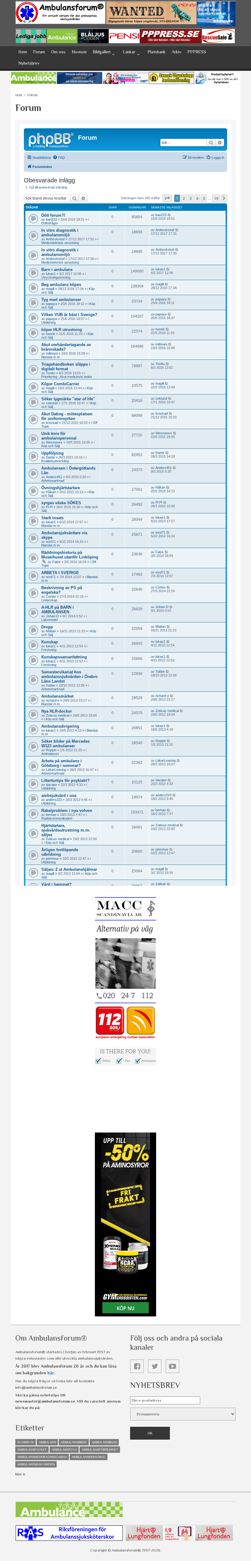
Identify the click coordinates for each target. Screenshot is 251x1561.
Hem (22, 51)
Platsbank (157, 51)
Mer (19, 1474)
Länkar (129, 51)
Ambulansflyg (64, 1449)
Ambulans (47, 1442)
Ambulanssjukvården (36, 1464)
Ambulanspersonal (89, 1457)
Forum (39, 51)
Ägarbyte (25, 1442)
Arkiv (176, 51)
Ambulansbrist (74, 1442)
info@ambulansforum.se (36, 1387)
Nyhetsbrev (28, 63)
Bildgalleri (102, 51)
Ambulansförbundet (99, 1449)
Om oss (58, 51)
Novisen (79, 51)
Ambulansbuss (104, 1442)
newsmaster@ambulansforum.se (45, 1401)
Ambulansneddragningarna (42, 1457)
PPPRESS (196, 51)
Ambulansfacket (32, 1449)
